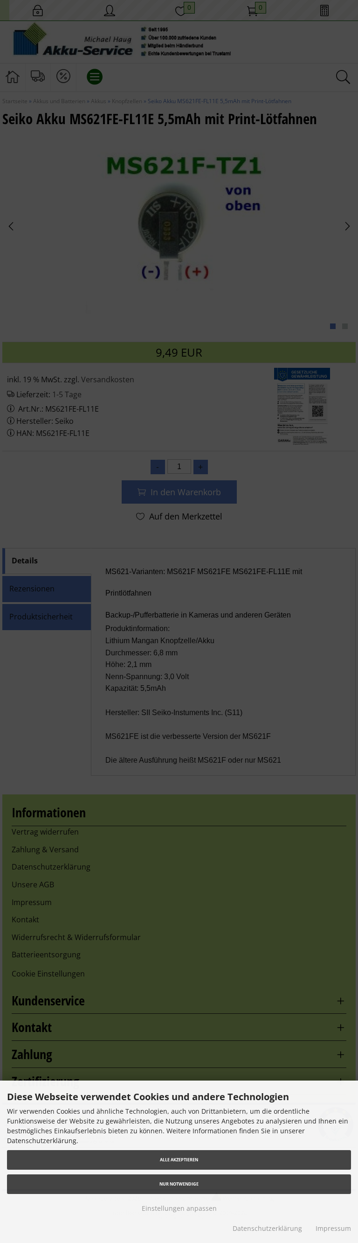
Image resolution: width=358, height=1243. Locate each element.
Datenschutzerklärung (267, 1228)
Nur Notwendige (179, 1184)
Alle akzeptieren (179, 1160)
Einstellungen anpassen (179, 1208)
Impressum (333, 1228)
